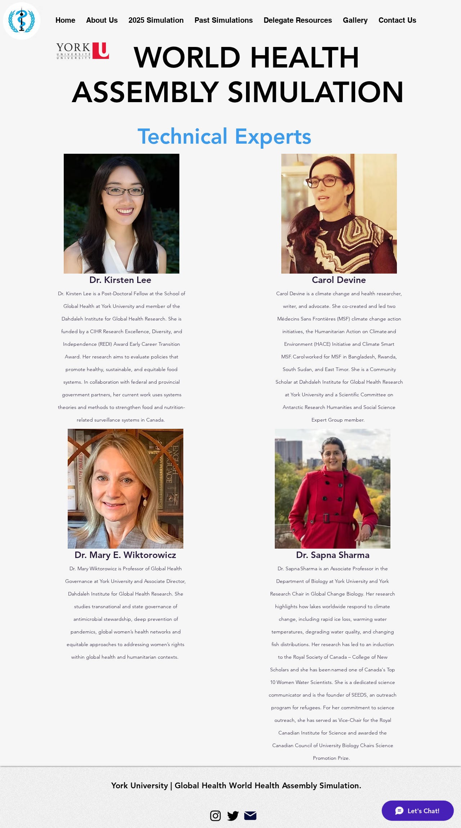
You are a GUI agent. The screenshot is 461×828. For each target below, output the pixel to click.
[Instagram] (216, 816)
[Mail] (250, 815)
